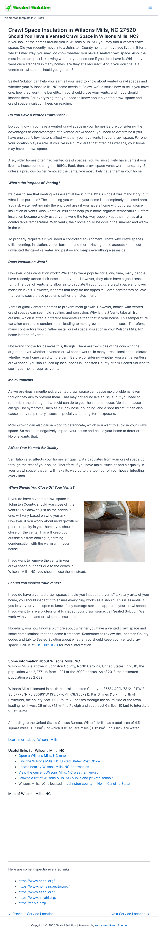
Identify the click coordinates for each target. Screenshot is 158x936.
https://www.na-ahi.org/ (37, 898)
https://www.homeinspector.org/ (44, 886)
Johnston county (79, 783)
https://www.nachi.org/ (36, 881)
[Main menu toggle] (150, 8)
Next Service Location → (130, 914)
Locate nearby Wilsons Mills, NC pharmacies (53, 767)
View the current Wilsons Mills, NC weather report (58, 772)
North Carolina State (113, 783)
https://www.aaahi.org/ (36, 892)
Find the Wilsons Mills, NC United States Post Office (59, 761)
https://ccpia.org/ (32, 903)
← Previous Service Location (31, 914)
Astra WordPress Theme (111, 925)
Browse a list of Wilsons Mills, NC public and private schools (65, 778)
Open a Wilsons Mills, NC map (42, 756)
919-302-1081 (46, 645)
